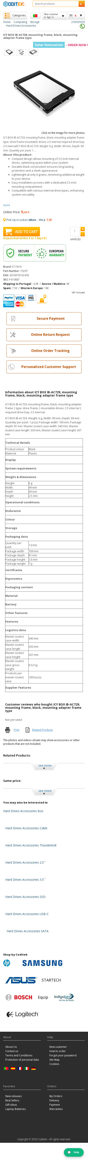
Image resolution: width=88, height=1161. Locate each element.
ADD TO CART (26, 231)
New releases (13, 1096)
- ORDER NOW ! (61, 45)
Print (16, 730)
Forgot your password (62, 1055)
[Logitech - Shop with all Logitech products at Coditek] (23, 1014)
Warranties (56, 1109)
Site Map (54, 1059)
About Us (11, 1047)
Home (7, 22)
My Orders (55, 1096)
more (6, 205)
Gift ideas (11, 1105)
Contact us (11, 1051)
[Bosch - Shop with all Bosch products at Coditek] (18, 997)
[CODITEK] (14, 4)
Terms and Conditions (18, 1055)
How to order (57, 1051)
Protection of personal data (22, 1059)
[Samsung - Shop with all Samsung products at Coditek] (42, 963)
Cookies (54, 1064)
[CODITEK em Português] (35, 16)
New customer (58, 1047)
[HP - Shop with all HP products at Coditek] (11, 963)
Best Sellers (12, 1100)
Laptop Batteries (15, 1109)
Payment (54, 1105)
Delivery (54, 1100)
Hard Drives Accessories (21, 25)
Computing (20, 22)
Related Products (42, 730)
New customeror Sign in (51, 16)
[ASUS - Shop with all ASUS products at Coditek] (21, 980)
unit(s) (74, 239)
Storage (35, 22)
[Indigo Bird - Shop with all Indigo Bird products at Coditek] (64, 997)
